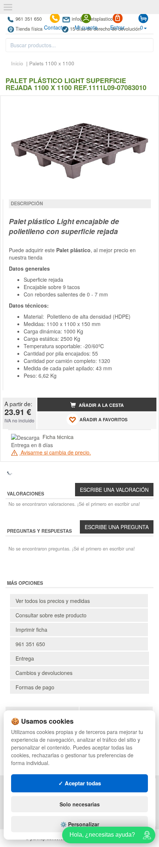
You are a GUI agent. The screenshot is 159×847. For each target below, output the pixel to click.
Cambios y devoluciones (44, 672)
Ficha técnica (58, 436)
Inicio (17, 63)
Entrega (25, 658)
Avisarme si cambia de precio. (55, 452)
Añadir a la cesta (101, 405)
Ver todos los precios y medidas (53, 600)
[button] (144, 104)
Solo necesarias (80, 804)
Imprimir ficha (31, 629)
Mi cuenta (86, 27)
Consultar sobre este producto (51, 615)
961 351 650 (29, 19)
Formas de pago (35, 687)
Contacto (54, 27)
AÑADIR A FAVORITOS (103, 419)
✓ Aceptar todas (79, 783)
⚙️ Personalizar (79, 824)
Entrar (117, 27)
